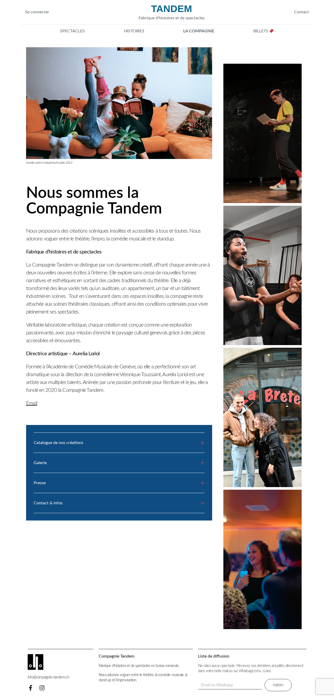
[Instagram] (42, 688)
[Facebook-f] (30, 688)
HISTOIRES (134, 31)
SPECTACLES (72, 31)
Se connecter (37, 12)
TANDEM (171, 9)
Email (31, 403)
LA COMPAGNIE (198, 31)
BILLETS (261, 31)
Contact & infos (48, 503)
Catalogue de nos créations (58, 443)
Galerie (40, 463)
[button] (119, 447)
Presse (40, 483)
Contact (301, 12)
